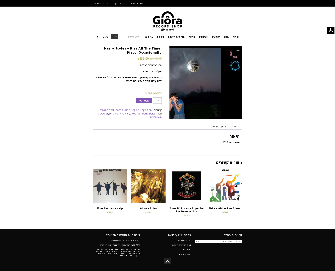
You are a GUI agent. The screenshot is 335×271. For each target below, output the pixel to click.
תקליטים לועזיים (107, 110)
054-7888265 (115, 240)
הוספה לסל (144, 100)
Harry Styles (148, 113)
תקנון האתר (186, 249)
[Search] (114, 36)
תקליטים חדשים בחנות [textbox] (219, 241)
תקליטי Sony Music (119, 113)
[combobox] (218, 241)
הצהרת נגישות (185, 254)
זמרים (149, 110)
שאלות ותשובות (184, 240)
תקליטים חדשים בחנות (126, 110)
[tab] (234, 127)
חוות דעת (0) (219, 126)
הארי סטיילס (135, 113)
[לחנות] (98, 37)
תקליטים (142, 110)
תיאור (234, 126)
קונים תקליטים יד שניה (181, 245)
